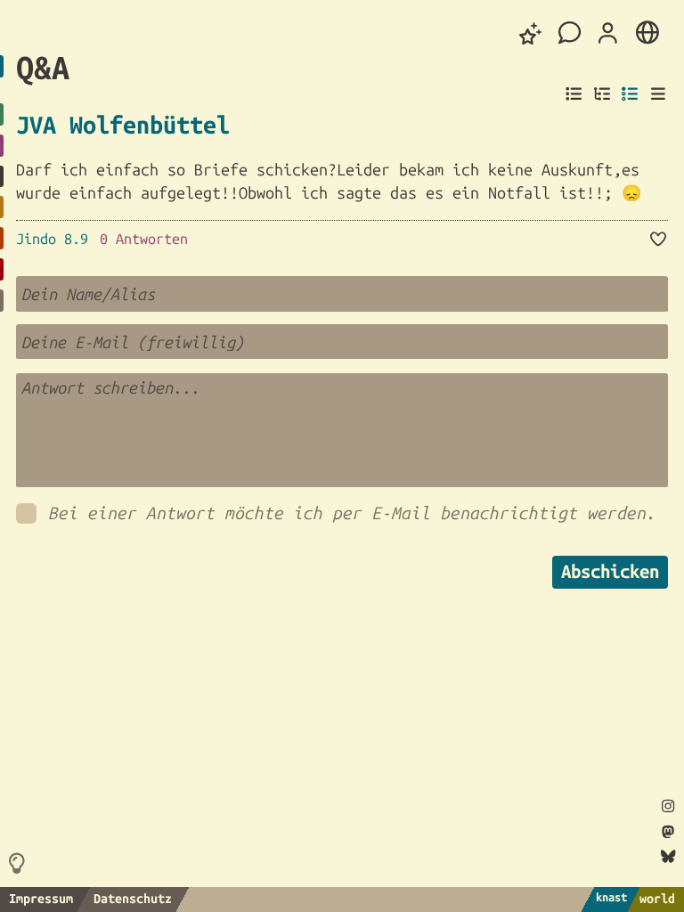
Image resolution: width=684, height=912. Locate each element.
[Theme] (531, 33)
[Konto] (608, 34)
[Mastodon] (668, 832)
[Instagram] (668, 806)
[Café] (570, 33)
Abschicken (610, 571)
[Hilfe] (20, 863)
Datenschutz (133, 899)
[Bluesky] (667, 857)
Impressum (41, 899)
